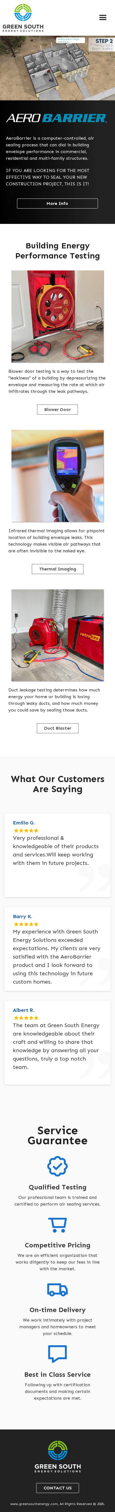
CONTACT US (58, 1488)
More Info (57, 203)
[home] (21, 18)
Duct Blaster (57, 728)
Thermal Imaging (57, 569)
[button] (103, 17)
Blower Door (57, 409)
